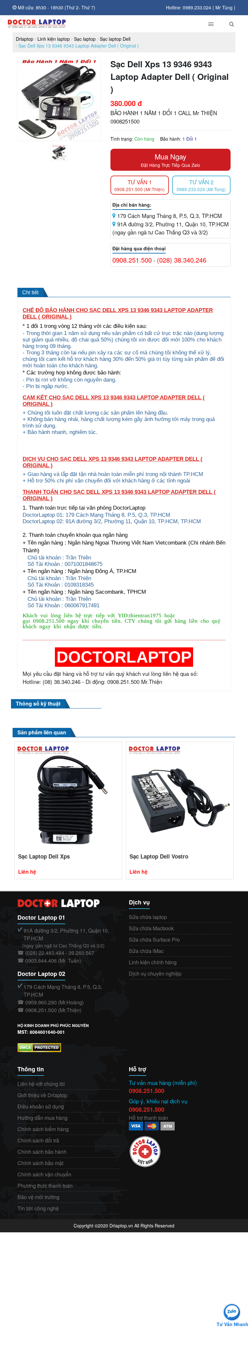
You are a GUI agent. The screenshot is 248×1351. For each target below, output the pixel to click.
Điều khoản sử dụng (40, 1106)
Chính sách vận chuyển (44, 1174)
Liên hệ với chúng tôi (41, 1083)
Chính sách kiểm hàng (43, 1129)
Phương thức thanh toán (45, 1185)
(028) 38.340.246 (181, 260)
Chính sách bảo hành (42, 1151)
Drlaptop (24, 39)
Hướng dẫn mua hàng (42, 1117)
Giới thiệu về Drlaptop (42, 1095)
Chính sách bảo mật (40, 1163)
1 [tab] (64, 159)
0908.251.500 (132, 260)
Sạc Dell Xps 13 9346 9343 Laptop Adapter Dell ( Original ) (78, 45)
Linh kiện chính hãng (153, 962)
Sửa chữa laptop (148, 917)
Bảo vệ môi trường (38, 1197)
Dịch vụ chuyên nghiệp (155, 973)
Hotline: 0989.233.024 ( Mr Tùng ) (200, 7)
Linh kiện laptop (53, 39)
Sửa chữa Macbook (151, 928)
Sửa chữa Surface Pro (154, 939)
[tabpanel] (59, 152)
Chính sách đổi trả (38, 1140)
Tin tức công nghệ (38, 1208)
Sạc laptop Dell (115, 39)
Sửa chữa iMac (146, 951)
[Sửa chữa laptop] (100, 24)
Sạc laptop (85, 39)
